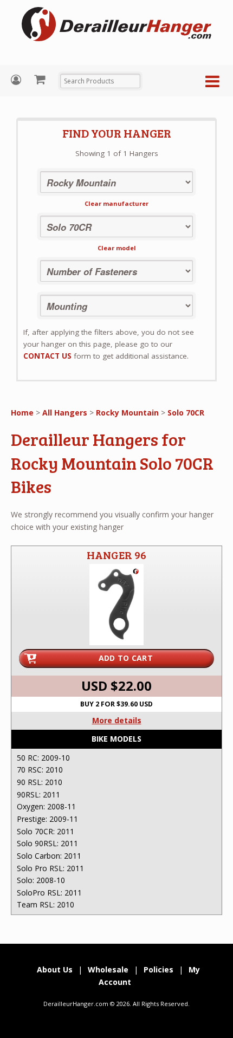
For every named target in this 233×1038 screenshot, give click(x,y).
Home (22, 412)
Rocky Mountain (127, 412)
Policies (158, 969)
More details (116, 720)
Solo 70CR (185, 412)
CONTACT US (47, 356)
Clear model (117, 248)
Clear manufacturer (116, 203)
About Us (55, 969)
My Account (17, 80)
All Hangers (64, 412)
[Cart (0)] (41, 79)
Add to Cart (126, 658)
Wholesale (108, 969)
